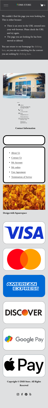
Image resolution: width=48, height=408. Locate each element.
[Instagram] (18, 394)
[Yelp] (30, 394)
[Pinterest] (26, 394)
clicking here (25, 53)
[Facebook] (22, 394)
